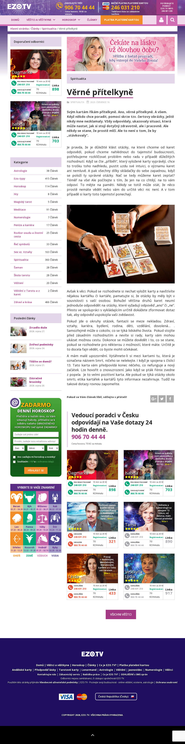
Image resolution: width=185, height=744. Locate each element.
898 (112, 489)
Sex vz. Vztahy (23, 252)
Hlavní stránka (19, 28)
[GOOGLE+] (154, 398)
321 (112, 541)
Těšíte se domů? (40, 361)
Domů (15, 19)
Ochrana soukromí (166, 682)
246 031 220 (167, 11)
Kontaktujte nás (46, 674)
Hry (16, 194)
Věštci (169, 669)
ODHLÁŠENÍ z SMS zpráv (134, 674)
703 (168, 489)
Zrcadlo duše (38, 327)
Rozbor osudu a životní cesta (28, 234)
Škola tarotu (22, 275)
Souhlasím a (35, 461)
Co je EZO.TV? (108, 665)
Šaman (18, 267)
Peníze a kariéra (24, 225)
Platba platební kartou (121, 19)
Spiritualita (49, 28)
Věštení (18, 283)
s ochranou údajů (45, 461)
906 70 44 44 (88, 436)
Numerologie (22, 217)
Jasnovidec (135, 669)
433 (112, 593)
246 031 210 (80, 485)
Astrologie (20, 170)
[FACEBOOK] (170, 398)
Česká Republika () (113, 696)
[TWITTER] (162, 398)
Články (92, 19)
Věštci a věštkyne (39, 19)
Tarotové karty (69, 669)
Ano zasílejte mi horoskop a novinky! (36, 457)
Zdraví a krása (23, 302)
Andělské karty (22, 669)
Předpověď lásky (45, 669)
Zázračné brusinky (35, 380)
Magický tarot (23, 201)
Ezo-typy (19, 178)
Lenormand (89, 669)
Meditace (20, 209)
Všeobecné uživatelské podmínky (59, 682)
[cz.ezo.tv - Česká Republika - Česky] (19, 6)
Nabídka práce (91, 674)
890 (168, 541)
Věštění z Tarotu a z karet (27, 292)
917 (168, 593)
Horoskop (69, 19)
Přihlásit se (36, 470)
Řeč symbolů (22, 244)
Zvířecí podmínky (41, 344)
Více (106, 453)
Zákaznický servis (69, 674)
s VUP (31, 461)
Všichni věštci (121, 614)
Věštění (120, 669)
